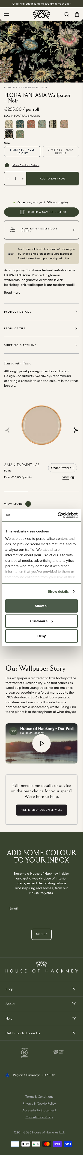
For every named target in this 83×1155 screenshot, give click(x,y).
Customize (38, 621)
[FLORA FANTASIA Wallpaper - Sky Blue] (42, 124)
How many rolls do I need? (39, 230)
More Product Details (25, 165)
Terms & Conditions (39, 1096)
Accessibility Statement (39, 1110)
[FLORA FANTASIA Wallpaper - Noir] (9, 134)
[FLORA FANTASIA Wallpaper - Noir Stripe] (53, 124)
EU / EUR (48, 1075)
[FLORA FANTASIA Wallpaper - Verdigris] (20, 134)
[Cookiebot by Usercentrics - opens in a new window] (58, 515)
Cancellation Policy (39, 1117)
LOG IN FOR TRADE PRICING (22, 115)
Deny (41, 636)
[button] (76, 430)
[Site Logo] (41, 14)
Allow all (41, 606)
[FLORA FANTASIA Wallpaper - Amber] (31, 124)
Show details (58, 591)
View (65, 477)
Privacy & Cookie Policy (39, 1103)
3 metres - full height (22, 151)
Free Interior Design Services (41, 3)
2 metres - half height (61, 151)
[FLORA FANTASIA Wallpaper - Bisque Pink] (64, 124)
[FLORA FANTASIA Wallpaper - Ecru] (9, 124)
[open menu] (74, 989)
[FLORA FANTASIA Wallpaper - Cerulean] (20, 124)
